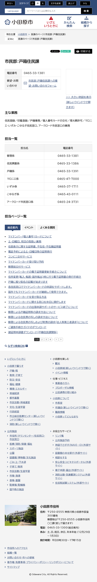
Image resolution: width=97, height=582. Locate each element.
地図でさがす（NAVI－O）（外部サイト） (73, 447)
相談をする (61, 457)
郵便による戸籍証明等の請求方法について (32, 312)
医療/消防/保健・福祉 (21, 444)
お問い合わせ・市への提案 (20, 557)
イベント (29, 227)
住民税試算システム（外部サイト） (72, 483)
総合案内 (13, 227)
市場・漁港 (15, 476)
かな (83, 3)
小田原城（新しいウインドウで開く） (73, 368)
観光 (57, 363)
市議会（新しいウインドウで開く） (72, 407)
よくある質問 (47, 227)
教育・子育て (16, 375)
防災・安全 (15, 380)
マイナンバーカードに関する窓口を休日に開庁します (37, 302)
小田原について (61, 398)
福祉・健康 (15, 384)
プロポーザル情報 (64, 388)
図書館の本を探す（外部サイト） (71, 453)
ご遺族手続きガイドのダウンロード (27, 327)
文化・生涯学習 (17, 407)
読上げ (71, 3)
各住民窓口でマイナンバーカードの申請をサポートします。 (40, 287)
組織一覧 (12, 553)
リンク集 (59, 436)
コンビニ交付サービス (20, 256)
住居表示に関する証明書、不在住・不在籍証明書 (34, 246)
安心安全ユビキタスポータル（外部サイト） (73, 464)
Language (13, 11)
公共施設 (12, 431)
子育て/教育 (16, 466)
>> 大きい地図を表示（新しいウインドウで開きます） (78, 102)
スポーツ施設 (16, 448)
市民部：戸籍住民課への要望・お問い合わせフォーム (43, 83)
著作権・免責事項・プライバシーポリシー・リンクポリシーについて (40, 562)
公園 (12, 453)
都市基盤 (14, 398)
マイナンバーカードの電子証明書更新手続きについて (37, 271)
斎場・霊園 (15, 480)
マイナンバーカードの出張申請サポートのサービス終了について (43, 307)
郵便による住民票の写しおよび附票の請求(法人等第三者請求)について (48, 322)
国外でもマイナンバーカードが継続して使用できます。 (38, 292)
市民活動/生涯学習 (20, 471)
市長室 (58, 403)
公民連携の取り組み (65, 392)
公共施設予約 (62, 440)
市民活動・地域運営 (20, 402)
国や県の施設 (17, 489)
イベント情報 (61, 373)
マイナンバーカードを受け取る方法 (27, 297)
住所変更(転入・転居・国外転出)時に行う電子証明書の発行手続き (44, 276)
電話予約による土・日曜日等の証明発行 (30, 251)
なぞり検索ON (16, 346)
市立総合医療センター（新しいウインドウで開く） (27, 418)
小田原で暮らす (15, 366)
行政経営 (14, 411)
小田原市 (19, 22)
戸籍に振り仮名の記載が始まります (28, 281)
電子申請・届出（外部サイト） (69, 470)
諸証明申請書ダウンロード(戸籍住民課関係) (33, 332)
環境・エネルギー (18, 389)
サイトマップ (13, 567)
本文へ (10, 3)
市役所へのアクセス (17, 548)
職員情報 (60, 412)
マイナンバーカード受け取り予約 (26, 261)
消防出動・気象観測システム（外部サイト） (72, 476)
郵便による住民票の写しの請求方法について (33, 317)
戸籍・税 (14, 371)
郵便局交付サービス (19, 266)
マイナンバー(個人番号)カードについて (30, 236)
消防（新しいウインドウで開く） (25, 424)
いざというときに (16, 359)
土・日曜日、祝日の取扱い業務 (24, 241)
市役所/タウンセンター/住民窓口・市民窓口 (27, 437)
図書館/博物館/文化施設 (23, 457)
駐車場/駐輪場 (17, 485)
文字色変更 (56, 3)
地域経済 (14, 393)
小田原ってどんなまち (66, 416)
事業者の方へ (62, 383)
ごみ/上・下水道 (18, 462)
